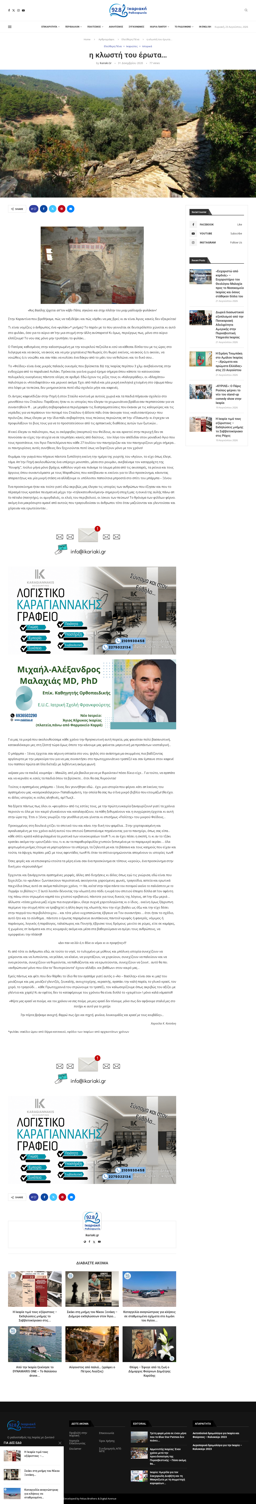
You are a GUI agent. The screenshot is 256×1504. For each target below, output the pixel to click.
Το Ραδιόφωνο (183, 26)
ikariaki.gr (106, 63)
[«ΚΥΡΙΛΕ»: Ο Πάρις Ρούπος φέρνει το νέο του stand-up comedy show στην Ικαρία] (200, 391)
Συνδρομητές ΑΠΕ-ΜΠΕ (110, 1450)
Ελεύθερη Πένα (130, 39)
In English (205, 26)
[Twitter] (13, 10)
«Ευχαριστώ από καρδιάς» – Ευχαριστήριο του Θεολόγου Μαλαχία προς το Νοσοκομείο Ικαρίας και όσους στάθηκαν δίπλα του (230, 283)
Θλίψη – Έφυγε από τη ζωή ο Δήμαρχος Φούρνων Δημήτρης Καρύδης (149, 1371)
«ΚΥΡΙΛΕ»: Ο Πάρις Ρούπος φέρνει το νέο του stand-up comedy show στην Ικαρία (228, 394)
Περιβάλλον (72, 26)
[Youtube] (23, 10)
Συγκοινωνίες (136, 26)
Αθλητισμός (116, 26)
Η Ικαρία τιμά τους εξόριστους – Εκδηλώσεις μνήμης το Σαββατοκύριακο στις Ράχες (229, 427)
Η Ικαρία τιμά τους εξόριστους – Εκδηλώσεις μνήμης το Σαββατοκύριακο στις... (35, 1316)
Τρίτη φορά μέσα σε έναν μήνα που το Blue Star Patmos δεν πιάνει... (168, 1437)
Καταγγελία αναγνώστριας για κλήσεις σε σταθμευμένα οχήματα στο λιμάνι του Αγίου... (149, 1316)
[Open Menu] (9, 26)
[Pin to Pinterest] (61, 209)
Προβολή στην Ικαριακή (78, 1434)
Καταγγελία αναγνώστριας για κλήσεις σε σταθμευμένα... (41, 1493)
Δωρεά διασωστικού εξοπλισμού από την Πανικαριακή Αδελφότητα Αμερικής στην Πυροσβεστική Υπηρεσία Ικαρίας (230, 324)
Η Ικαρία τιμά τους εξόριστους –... (36, 1453)
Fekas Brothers (88, 1498)
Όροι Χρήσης (107, 1441)
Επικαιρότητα (49, 26)
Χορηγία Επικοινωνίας (77, 1442)
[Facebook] (9, 10)
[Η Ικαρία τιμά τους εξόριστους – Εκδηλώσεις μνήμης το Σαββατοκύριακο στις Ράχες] (35, 1289)
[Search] (246, 10)
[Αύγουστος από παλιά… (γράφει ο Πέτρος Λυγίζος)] (92, 1344)
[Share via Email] (70, 209)
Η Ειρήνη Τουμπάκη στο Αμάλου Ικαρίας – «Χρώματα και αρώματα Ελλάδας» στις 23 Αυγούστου (229, 362)
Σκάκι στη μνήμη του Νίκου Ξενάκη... (42, 1472)
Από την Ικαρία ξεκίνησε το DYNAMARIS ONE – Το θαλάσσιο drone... (35, 1371)
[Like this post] (35, 209)
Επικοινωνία (106, 1433)
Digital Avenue (108, 1498)
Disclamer (75, 1448)
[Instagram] (18, 10)
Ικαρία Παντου (158, 26)
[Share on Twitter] (52, 209)
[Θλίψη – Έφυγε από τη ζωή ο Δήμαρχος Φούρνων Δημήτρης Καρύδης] (149, 1344)
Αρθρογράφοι (106, 39)
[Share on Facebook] (43, 209)
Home (87, 39)
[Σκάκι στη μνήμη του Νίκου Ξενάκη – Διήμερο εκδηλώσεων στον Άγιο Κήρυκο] (92, 1289)
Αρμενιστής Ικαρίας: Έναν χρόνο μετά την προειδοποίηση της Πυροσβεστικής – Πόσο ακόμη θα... (168, 1456)
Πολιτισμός (94, 26)
